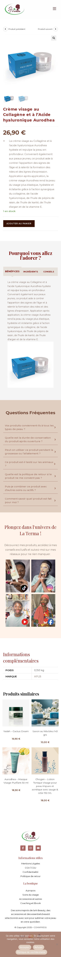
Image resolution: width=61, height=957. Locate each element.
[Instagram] (30, 848)
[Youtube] (38, 848)
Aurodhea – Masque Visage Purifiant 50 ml (16, 781)
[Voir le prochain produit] (55, 29)
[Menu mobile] (53, 9)
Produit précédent (16, 29)
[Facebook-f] (23, 848)
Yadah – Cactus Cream (16, 731)
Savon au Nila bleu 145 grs (45, 733)
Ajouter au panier (19, 223)
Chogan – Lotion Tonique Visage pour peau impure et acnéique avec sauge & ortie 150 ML (45, 786)
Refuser (38, 947)
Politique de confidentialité (31, 952)
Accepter (25, 947)
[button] (53, 38)
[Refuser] (57, 944)
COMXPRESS (40, 927)
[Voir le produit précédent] (5, 29)
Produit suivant (45, 29)
